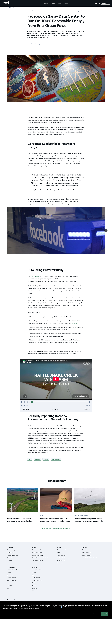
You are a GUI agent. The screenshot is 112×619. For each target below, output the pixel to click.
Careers (66, 3)
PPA (30, 459)
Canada (37, 459)
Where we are (11, 567)
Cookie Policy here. (66, 607)
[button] (105, 230)
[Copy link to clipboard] (40, 44)
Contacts (34, 567)
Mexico (46, 459)
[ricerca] (99, 3)
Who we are (10, 547)
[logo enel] (5, 3)
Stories (53, 3)
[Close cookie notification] (110, 603)
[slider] (32, 402)
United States (56, 459)
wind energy (75, 323)
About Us (46, 3)
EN (95, 3)
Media (59, 3)
